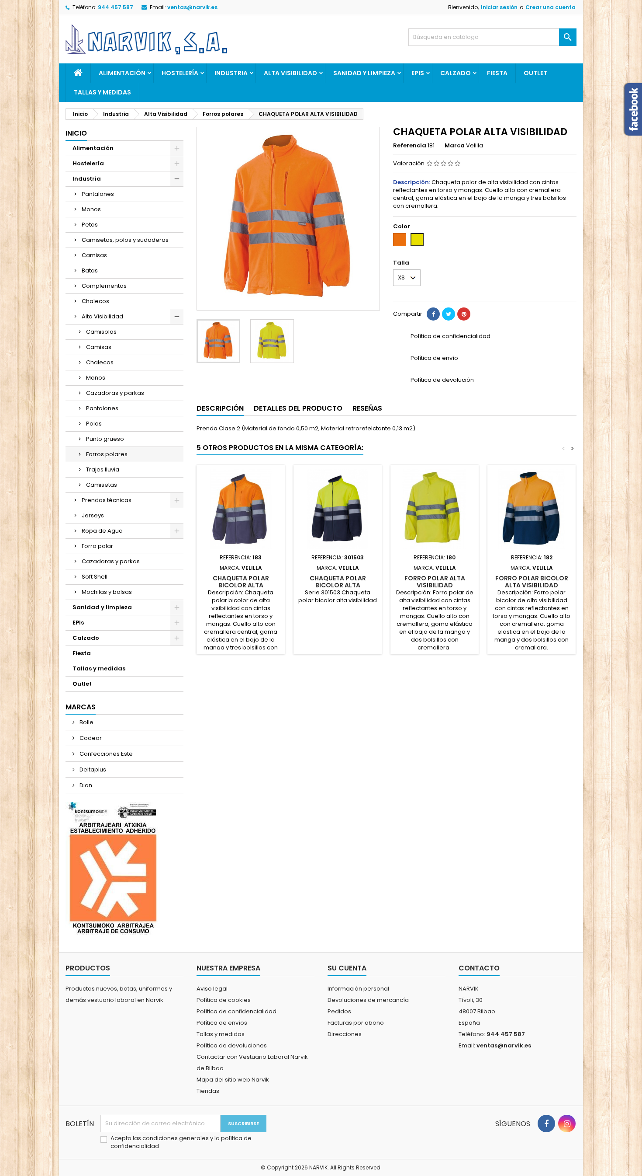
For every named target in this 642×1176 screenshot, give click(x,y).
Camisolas (101, 332)
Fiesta (497, 73)
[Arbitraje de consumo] (113, 868)
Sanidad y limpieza (364, 73)
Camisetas (101, 485)
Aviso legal (212, 988)
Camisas (94, 255)
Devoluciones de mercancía (368, 1000)
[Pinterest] (463, 314)
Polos (94, 423)
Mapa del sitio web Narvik (233, 1079)
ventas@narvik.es (192, 7)
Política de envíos (222, 1023)
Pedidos (339, 1011)
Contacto (479, 968)
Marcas (81, 707)
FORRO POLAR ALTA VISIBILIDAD (434, 582)
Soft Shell (94, 576)
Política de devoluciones (232, 1045)
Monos (91, 209)
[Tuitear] (448, 314)
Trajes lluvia (102, 469)
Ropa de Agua (102, 531)
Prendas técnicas (106, 500)
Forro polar (97, 546)
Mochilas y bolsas (107, 592)
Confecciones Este (105, 754)
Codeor (90, 738)
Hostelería (180, 73)
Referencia (409, 146)
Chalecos (95, 301)
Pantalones (98, 194)
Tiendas (208, 1091)
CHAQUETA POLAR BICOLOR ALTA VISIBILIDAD (241, 585)
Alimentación (122, 73)
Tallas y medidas (102, 92)
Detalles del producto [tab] (298, 408)
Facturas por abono (356, 1023)
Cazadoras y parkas (115, 393)
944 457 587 (115, 7)
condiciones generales (176, 1138)
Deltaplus (92, 769)
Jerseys (93, 515)
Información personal (358, 988)
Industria (231, 73)
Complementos (104, 286)
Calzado (455, 73)
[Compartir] (433, 314)
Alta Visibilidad (290, 73)
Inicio (76, 133)
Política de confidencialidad (236, 1011)
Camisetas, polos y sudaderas (125, 240)
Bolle (85, 722)
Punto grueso (105, 439)
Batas (90, 270)
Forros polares (107, 454)
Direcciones (345, 1034)
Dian (85, 785)
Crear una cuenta (550, 7)
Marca (455, 146)
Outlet (535, 73)
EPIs (417, 73)
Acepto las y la (181, 1142)
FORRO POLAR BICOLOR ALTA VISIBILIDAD (531, 582)
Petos (90, 224)
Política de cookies (224, 1000)
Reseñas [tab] (367, 408)
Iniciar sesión (499, 7)
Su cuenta (347, 968)
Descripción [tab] (220, 408)
